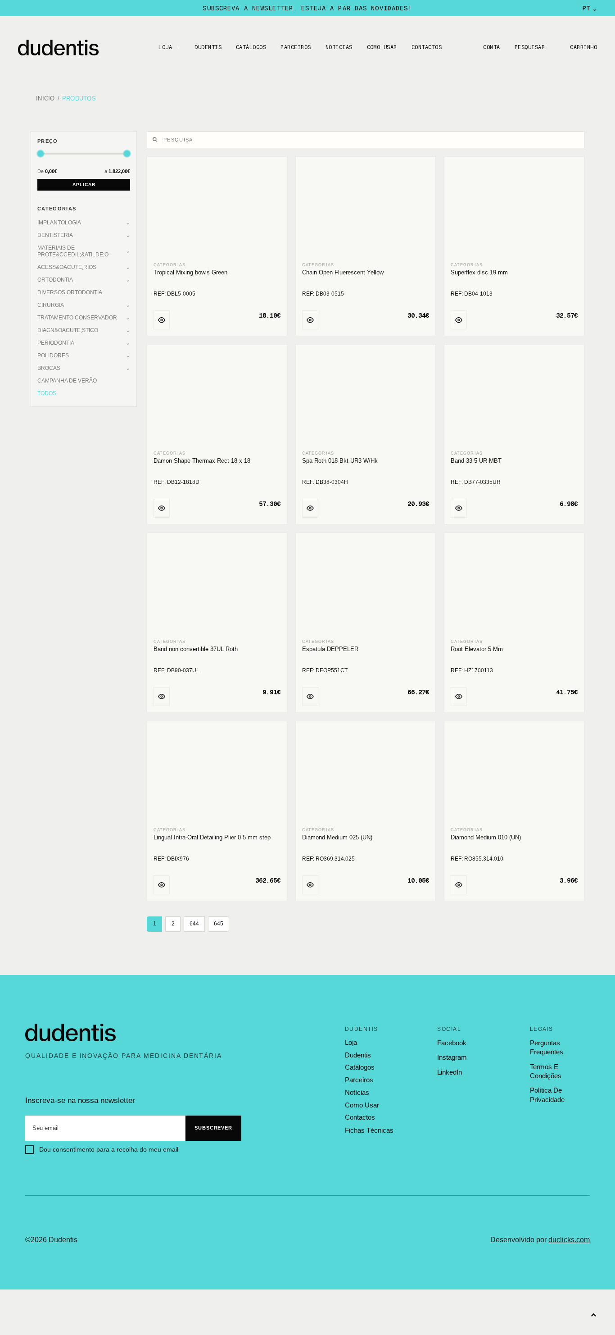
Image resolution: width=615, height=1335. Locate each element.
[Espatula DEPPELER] (365, 586)
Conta (491, 47)
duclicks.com (569, 1240)
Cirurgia (50, 305)
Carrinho (583, 47)
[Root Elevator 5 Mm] (514, 586)
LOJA (165, 47)
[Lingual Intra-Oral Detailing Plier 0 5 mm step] (217, 775)
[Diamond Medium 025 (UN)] (365, 775)
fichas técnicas (369, 1130)
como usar (362, 1105)
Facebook (451, 1043)
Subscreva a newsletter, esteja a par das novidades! (307, 8)
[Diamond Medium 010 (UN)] (514, 775)
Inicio (45, 99)
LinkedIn (449, 1072)
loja (351, 1042)
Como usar (382, 47)
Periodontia (55, 343)
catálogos (360, 1067)
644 (194, 923)
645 (218, 923)
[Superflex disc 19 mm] (514, 210)
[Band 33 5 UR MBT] (514, 398)
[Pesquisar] (156, 139)
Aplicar (83, 184)
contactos (360, 1117)
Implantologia (59, 222)
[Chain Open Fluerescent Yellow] (365, 210)
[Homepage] (67, 47)
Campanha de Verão (67, 381)
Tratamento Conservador (77, 317)
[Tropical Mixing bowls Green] (217, 210)
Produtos (79, 99)
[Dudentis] (70, 1033)
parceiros (359, 1080)
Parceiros (295, 47)
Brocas (48, 368)
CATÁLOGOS (251, 47)
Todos (46, 393)
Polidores (53, 355)
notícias (357, 1092)
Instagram (452, 1057)
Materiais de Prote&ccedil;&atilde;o (73, 251)
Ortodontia (55, 280)
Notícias (339, 47)
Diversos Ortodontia (69, 292)
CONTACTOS (427, 47)
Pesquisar (530, 47)
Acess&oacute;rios (66, 267)
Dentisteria (55, 235)
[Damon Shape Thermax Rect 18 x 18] (217, 398)
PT (589, 8)
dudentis (358, 1055)
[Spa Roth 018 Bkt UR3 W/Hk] (365, 398)
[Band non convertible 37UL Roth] (217, 586)
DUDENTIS (208, 47)
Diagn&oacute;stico (67, 330)
